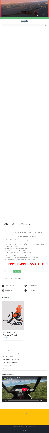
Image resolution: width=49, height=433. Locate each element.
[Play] (3, 400)
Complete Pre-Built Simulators (16, 278)
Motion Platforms (7, 356)
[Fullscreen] (45, 400)
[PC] (24, 126)
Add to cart (17, 271)
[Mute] (43, 400)
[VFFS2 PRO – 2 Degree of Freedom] (13, 315)
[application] (24, 389)
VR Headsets (6, 369)
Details (21, 342)
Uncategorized (6, 365)
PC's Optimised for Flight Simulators (11, 359)
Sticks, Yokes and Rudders (9, 362)
